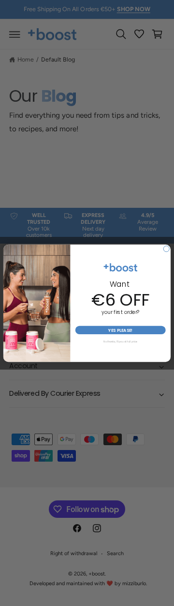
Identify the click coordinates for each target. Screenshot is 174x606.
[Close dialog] (166, 248)
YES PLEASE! (120, 330)
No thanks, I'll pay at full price (120, 341)
